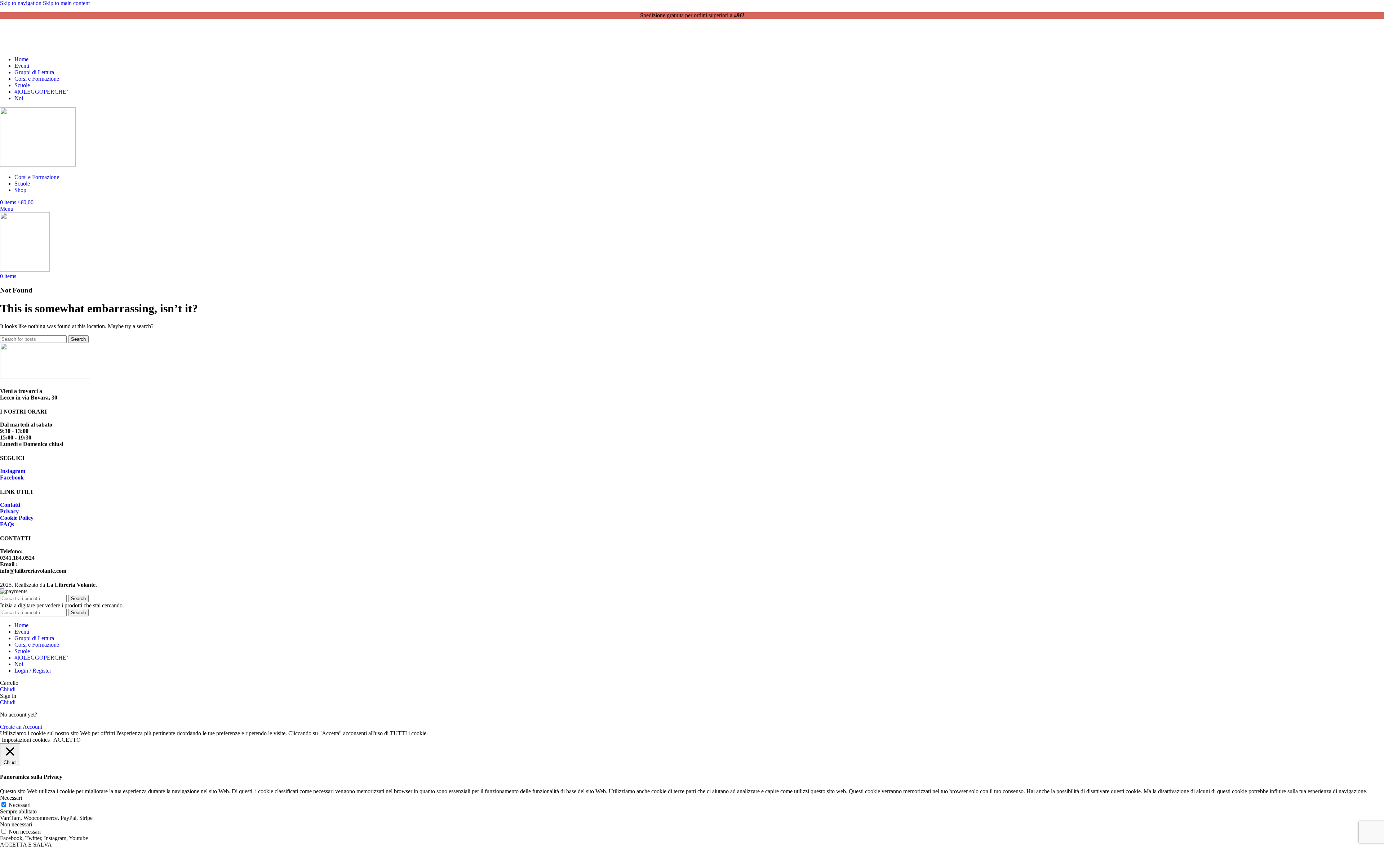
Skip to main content (66, 3)
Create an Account (21, 727)
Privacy (9, 511)
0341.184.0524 (43, 34)
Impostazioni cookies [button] (26, 740)
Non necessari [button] (16, 824)
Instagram (12, 471)
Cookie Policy (17, 518)
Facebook (12, 477)
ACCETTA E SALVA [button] (26, 845)
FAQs (7, 524)
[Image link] (45, 377)
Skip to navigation (21, 3)
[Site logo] (38, 165)
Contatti (10, 505)
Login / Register (32, 671)
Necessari (20, 805)
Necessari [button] (11, 798)
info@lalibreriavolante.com (50, 41)
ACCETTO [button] (67, 740)
